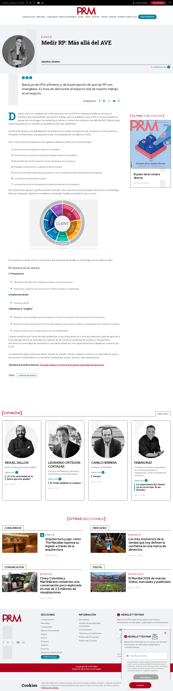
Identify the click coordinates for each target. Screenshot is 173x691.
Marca (49, 535)
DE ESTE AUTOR (160, 67)
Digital (81, 17)
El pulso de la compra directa (147, 176)
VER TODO (163, 414)
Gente (88, 17)
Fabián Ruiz (143, 463)
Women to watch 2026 (127, 17)
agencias (46, 574)
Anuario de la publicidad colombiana (89, 624)
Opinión (104, 17)
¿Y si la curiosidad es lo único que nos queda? (20, 477)
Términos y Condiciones (90, 633)
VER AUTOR (9, 472)
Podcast (95, 17)
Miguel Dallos (17, 463)
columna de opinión (27, 375)
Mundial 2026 (136, 574)
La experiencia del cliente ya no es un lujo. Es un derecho (150, 487)
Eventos (112, 17)
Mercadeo (40, 17)
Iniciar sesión (141, 2)
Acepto (140, 685)
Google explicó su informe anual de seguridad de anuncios (72, 364)
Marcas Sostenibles (67, 17)
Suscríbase (158, 2)
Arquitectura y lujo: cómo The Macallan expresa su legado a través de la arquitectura (63, 544)
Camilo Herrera (104, 463)
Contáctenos (85, 629)
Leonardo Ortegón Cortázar (64, 465)
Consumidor (52, 17)
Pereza (97, 476)
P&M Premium (147, 16)
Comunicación (28, 17)
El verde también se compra (65, 482)
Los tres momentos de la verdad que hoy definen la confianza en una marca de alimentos (147, 544)
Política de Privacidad (89, 637)
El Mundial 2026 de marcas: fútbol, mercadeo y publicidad (149, 580)
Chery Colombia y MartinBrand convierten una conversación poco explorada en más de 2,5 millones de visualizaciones (60, 585)
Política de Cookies (50, 688)
